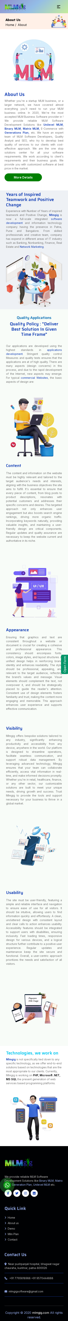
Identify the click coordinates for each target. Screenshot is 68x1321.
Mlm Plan (13, 1234)
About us (13, 1223)
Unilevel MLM (41, 1184)
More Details (23, 177)
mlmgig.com (41, 1313)
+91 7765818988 (20, 1278)
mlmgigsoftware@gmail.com (26, 1291)
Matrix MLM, (32, 128)
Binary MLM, (13, 128)
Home (11, 1217)
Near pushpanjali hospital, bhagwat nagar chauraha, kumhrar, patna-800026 (32, 1266)
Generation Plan (22, 1184)
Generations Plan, (17, 132)
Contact (12, 1239)
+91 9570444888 (42, 1278)
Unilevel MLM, (53, 124)
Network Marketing (32, 246)
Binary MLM (46, 1180)
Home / (10, 25)
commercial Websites (34, 377)
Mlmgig (54, 215)
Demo (11, 1228)
